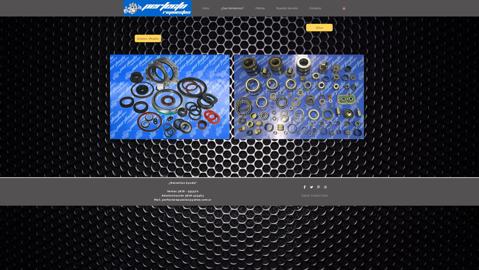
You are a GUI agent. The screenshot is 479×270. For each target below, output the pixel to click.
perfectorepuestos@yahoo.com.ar (186, 199)
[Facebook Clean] (304, 187)
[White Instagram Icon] (325, 187)
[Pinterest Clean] (318, 187)
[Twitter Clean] (311, 187)
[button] (344, 8)
